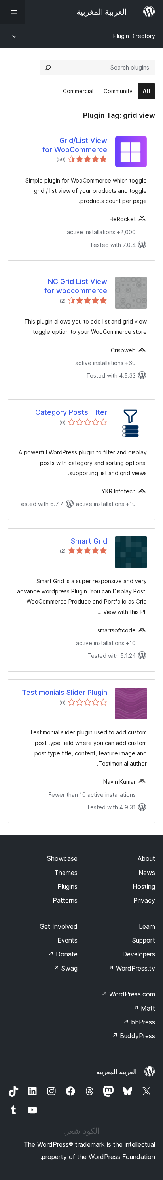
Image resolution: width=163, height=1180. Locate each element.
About (146, 858)
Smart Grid (89, 541)
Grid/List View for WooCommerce (74, 145)
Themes (66, 873)
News (146, 873)
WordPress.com (128, 994)
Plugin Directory (134, 35)
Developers (138, 954)
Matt (144, 1008)
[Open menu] (12, 12)
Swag (65, 968)
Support (143, 940)
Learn (147, 926)
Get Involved (59, 926)
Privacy (144, 900)
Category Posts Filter (71, 412)
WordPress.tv (131, 968)
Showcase (62, 858)
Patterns (65, 900)
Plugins (67, 886)
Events (67, 940)
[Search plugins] (48, 67)
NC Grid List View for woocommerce (75, 286)
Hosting (144, 886)
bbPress (139, 1022)
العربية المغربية (116, 1072)
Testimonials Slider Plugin (64, 692)
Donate (63, 954)
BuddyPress (133, 1036)
